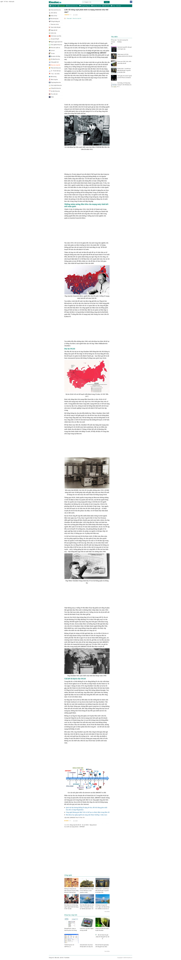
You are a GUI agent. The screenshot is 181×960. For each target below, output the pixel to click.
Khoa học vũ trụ (97, 5)
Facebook (66, 957)
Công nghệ (62, 5)
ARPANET (82, 826)
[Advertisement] (87, 31)
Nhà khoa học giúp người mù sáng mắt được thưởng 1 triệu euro (86, 815)
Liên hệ (61, 957)
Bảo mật (57, 957)
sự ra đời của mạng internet (71, 826)
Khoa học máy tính (77, 18)
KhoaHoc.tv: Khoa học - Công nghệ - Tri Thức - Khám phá (56, 2)
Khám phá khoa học (73, 5)
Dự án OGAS (85, 825)
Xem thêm (107, 911)
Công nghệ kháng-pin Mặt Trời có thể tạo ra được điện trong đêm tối (87, 812)
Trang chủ (53, 5)
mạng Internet (93, 825)
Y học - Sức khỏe (116, 5)
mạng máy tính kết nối (75, 825)
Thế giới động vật (85, 5)
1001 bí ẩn (106, 5)
